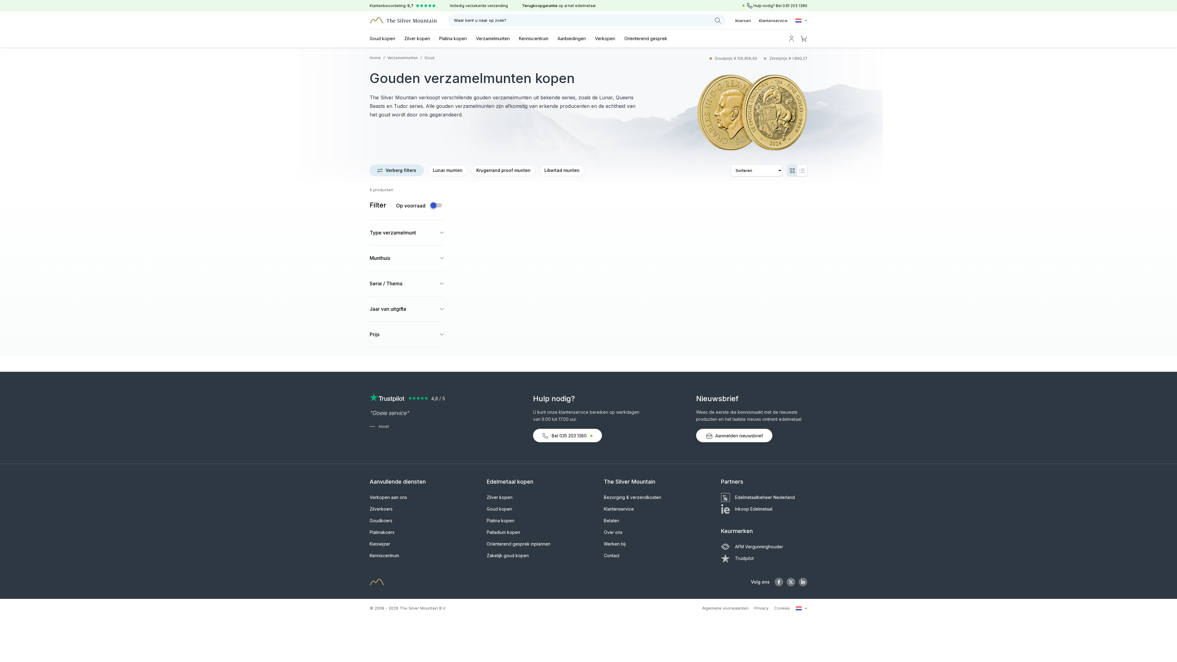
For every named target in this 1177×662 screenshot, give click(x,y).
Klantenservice (773, 20)
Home (375, 57)
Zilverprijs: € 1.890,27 (788, 58)
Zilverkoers (381, 509)
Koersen (743, 20)
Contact (611, 555)
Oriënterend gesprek (645, 38)
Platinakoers (382, 532)
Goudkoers (381, 520)
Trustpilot (744, 558)
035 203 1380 (795, 5)
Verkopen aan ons (388, 497)
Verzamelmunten (493, 38)
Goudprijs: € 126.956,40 (736, 58)
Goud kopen (382, 38)
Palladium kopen (503, 532)
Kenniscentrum (533, 38)
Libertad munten (562, 170)
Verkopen (605, 38)
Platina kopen (453, 38)
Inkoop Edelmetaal (753, 509)
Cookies (782, 608)
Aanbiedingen (572, 38)
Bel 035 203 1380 (569, 435)
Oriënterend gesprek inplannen (518, 543)
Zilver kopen (417, 38)
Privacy (761, 608)
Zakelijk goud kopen (508, 555)
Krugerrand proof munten (503, 170)
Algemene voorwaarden (725, 608)
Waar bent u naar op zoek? (480, 20)
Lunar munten (448, 170)
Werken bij (615, 543)
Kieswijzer (380, 543)
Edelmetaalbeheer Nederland (765, 497)
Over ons (613, 532)
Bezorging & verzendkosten (632, 497)
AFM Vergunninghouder (759, 546)
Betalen (611, 520)
